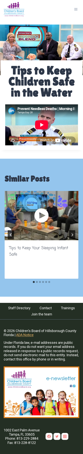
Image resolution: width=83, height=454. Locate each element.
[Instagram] (64, 436)
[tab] (34, 282)
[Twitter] (56, 436)
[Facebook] (49, 436)
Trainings (68, 308)
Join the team (41, 314)
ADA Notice (25, 335)
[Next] (72, 234)
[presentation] (41, 215)
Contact (46, 308)
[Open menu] (76, 9)
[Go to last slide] (11, 234)
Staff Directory (19, 308)
